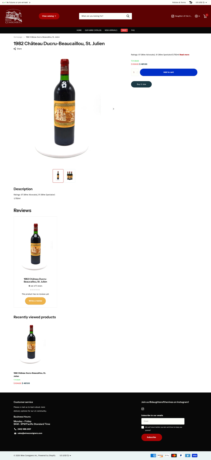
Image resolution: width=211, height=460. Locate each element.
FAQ (132, 30)
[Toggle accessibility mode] (190, 2)
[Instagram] (142, 409)
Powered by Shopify (46, 455)
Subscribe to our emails (152, 415)
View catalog (48, 16)
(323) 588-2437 (24, 429)
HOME (79, 30)
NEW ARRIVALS (111, 30)
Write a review (35, 300)
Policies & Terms (179, 2)
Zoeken (128, 16)
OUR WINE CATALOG (93, 30)
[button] (2, 2)
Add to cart (168, 72)
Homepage (18, 37)
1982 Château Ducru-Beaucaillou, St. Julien (30, 375)
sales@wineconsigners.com (30, 433)
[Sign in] (197, 16)
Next (30, 2)
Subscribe (151, 437)
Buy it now (141, 84)
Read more (184, 54)
